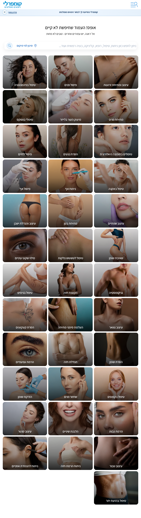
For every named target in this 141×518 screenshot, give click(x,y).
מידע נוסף (12, 12)
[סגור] (4, 12)
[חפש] (10, 46)
